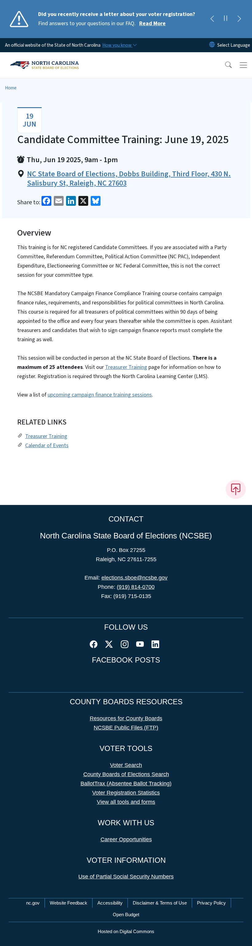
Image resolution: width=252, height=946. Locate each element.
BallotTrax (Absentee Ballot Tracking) (126, 783)
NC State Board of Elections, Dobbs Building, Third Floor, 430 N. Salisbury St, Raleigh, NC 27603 (129, 179)
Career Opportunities (126, 839)
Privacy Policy (211, 902)
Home (11, 87)
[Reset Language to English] (212, 45)
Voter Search (126, 765)
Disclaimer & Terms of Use (160, 902)
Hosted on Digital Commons (126, 931)
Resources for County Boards (126, 718)
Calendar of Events (47, 445)
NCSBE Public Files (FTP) (126, 728)
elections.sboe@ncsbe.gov (134, 578)
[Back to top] (236, 489)
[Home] (44, 59)
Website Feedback (68, 902)
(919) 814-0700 (136, 587)
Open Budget (126, 914)
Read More (152, 23)
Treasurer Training (126, 367)
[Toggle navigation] (243, 65)
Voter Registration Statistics (126, 793)
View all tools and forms (126, 802)
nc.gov (33, 902)
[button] (224, 65)
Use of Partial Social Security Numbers (126, 877)
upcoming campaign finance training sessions (100, 395)
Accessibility (110, 902)
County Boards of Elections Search (126, 774)
